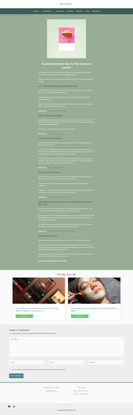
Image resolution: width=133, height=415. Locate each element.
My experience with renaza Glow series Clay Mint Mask (94, 309)
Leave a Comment (6, 15)
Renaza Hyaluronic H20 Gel (56, 168)
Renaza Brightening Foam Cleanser (59, 197)
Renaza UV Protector (54, 134)
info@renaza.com (51, 391)
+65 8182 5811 (83, 394)
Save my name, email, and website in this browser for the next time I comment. (38, 369)
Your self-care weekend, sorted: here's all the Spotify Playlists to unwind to (36, 309)
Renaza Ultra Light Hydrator (57, 111)
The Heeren (81, 388)
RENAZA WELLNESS (51, 388)
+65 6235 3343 (83, 391)
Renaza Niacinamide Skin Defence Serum (61, 231)
